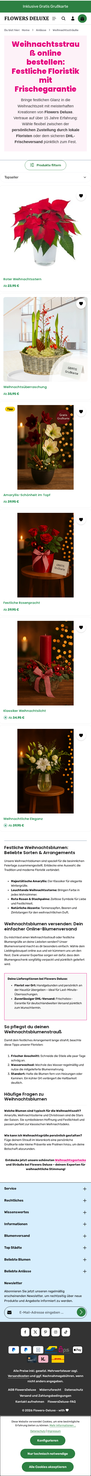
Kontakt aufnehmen (29, 1401)
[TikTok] (66, 1332)
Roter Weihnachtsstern (22, 279)
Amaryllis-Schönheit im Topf (26, 495)
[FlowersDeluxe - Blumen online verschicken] (26, 18)
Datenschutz (74, 1390)
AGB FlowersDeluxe (22, 1390)
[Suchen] (63, 18)
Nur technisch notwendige (48, 1454)
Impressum (54, 1431)
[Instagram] (55, 1332)
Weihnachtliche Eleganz (23, 819)
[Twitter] (35, 1332)
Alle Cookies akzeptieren (47, 1467)
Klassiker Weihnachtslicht (24, 711)
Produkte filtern (48, 165)
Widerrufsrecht (50, 1390)
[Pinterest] (45, 1332)
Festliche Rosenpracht (21, 603)
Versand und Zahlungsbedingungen (45, 1396)
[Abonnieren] (81, 1312)
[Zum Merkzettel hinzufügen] (81, 196)
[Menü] (54, 18)
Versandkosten (18, 1376)
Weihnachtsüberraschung (25, 387)
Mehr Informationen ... (63, 1425)
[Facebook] (25, 1332)
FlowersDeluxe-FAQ (62, 1401)
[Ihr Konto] (73, 18)
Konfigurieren (47, 1440)
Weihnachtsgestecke (70, 1160)
